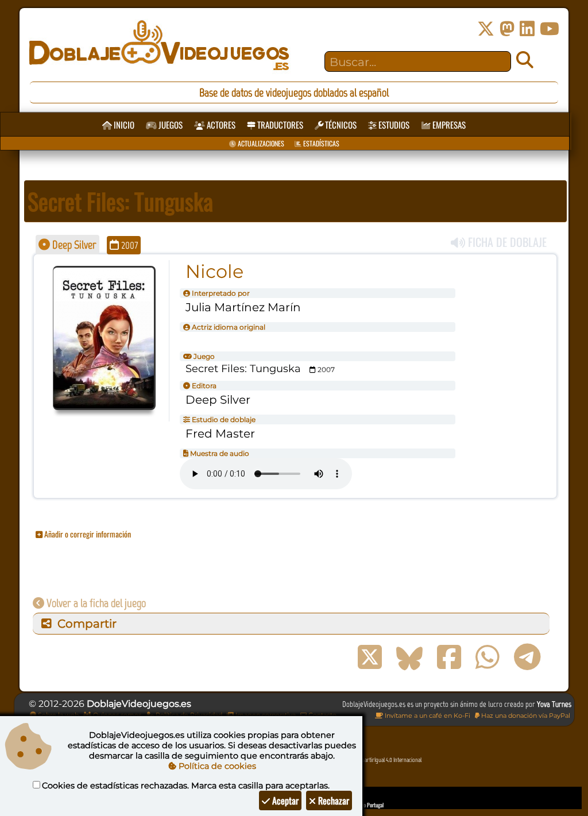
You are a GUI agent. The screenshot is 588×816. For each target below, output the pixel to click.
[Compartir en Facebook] (449, 657)
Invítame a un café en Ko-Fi (426, 715)
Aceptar (284, 800)
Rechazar (332, 800)
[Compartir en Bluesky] (409, 657)
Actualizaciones (260, 143)
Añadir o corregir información (86, 534)
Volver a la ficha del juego (95, 603)
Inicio (123, 124)
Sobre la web (57, 715)
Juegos (170, 124)
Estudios (393, 124)
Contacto (321, 715)
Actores (220, 124)
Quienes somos (116, 715)
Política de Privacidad (188, 715)
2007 (128, 245)
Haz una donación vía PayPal (524, 715)
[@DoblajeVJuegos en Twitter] (485, 29)
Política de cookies (216, 766)
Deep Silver (73, 245)
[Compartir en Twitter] (370, 657)
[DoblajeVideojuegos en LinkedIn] (527, 29)
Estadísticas (320, 143)
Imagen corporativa (265, 715)
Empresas (448, 124)
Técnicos (340, 124)
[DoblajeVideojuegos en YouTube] (549, 29)
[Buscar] (525, 60)
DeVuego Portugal (366, 804)
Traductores (279, 124)
